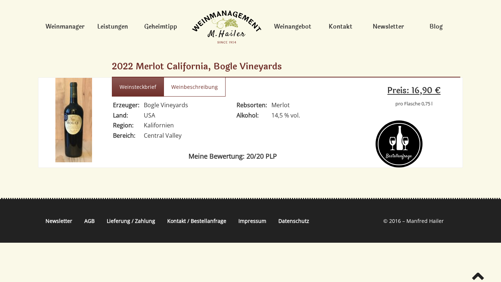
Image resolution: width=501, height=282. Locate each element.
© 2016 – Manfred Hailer (413, 220)
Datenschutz (293, 220)
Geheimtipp (160, 26)
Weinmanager (64, 26)
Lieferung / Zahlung (131, 220)
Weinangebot (292, 26)
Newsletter (388, 26)
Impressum (252, 220)
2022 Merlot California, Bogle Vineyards (197, 66)
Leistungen (112, 26)
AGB (89, 220)
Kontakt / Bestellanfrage (196, 220)
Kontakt (340, 26)
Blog (436, 26)
